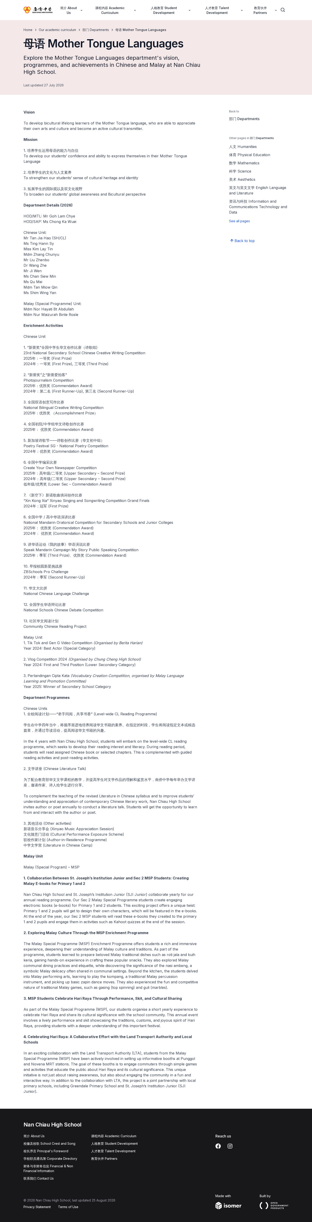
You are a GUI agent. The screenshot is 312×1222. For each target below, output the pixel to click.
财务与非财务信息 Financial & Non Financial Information (48, 1168)
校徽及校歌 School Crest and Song (49, 1143)
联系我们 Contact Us (39, 1178)
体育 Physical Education (249, 154)
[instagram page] (230, 1146)
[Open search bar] (283, 10)
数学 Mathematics (244, 163)
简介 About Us (34, 1136)
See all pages (239, 221)
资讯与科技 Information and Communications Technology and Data (258, 206)
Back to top (245, 240)
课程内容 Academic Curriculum (113, 1136)
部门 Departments (95, 30)
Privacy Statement (37, 1207)
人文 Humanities (243, 146)
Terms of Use (68, 1207)
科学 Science (240, 171)
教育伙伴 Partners (104, 1158)
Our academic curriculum (57, 30)
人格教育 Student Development (114, 1143)
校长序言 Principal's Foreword (46, 1151)
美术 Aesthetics (242, 179)
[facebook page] (218, 1146)
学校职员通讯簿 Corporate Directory (50, 1158)
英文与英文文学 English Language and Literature (257, 190)
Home (28, 30)
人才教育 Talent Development (113, 1151)
